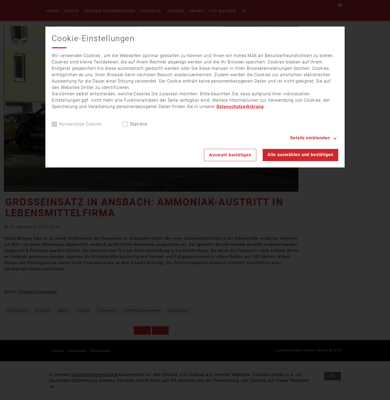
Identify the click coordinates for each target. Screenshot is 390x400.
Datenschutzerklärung (240, 106)
